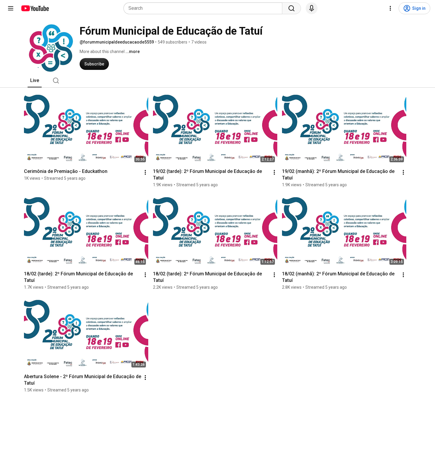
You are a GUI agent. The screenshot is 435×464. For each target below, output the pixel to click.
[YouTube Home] (35, 8)
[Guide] (10, 8)
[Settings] (390, 8)
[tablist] (217, 80)
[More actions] (145, 172)
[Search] (291, 8)
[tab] (35, 80)
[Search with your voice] (312, 8)
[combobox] (204, 8)
